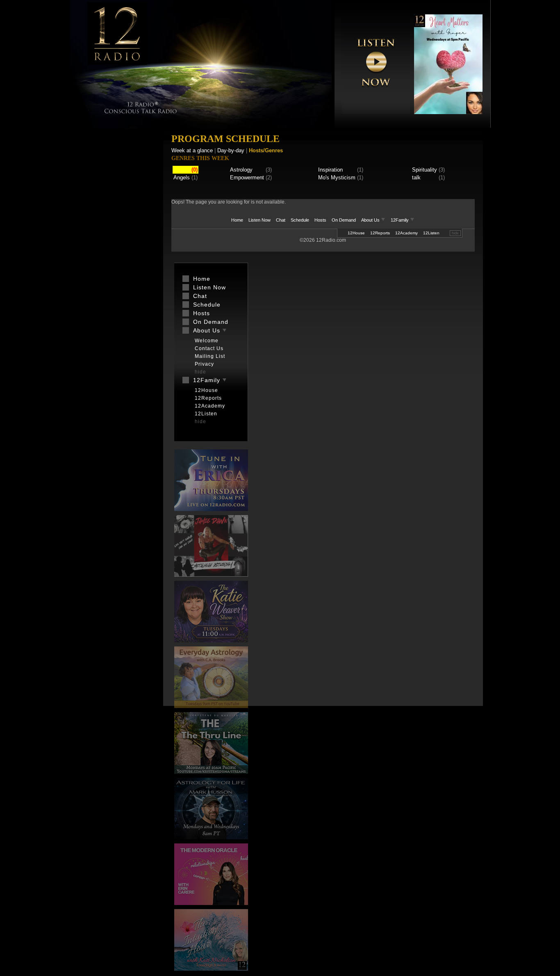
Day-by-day (230, 150)
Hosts (320, 220)
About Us (371, 220)
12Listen (431, 233)
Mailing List (210, 356)
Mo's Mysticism (336, 177)
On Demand (344, 220)
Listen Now (259, 220)
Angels (181, 177)
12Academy (406, 233)
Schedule (300, 220)
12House (356, 233)
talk (416, 177)
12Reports (380, 233)
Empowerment (247, 177)
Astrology (241, 170)
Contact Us (209, 348)
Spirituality (424, 170)
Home (237, 220)
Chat (280, 220)
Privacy (204, 364)
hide (455, 233)
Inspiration (330, 170)
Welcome (207, 341)
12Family (400, 220)
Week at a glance (192, 150)
